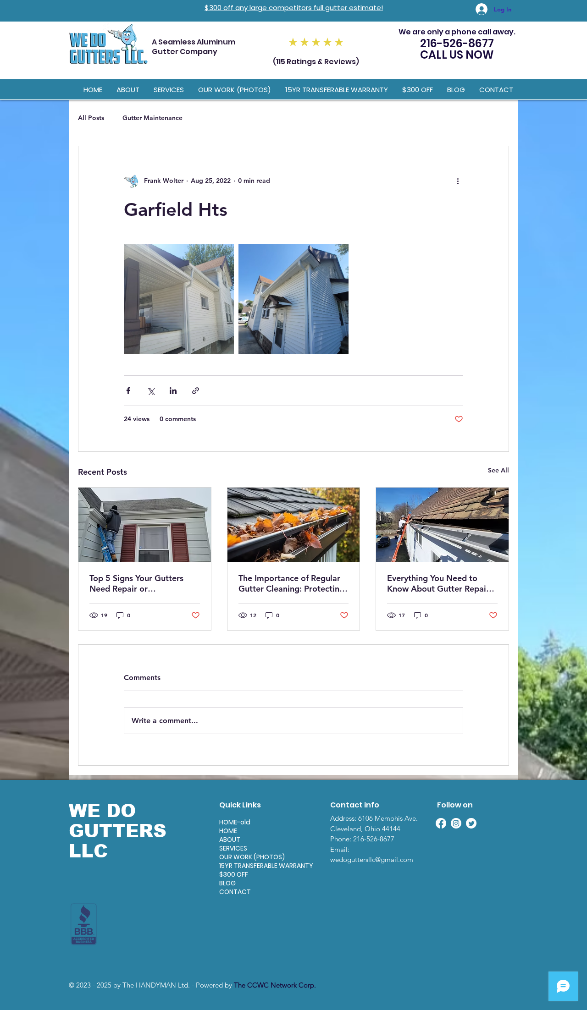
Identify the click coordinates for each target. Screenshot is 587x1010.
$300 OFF (233, 874)
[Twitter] (471, 823)
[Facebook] (441, 823)
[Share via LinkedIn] (173, 390)
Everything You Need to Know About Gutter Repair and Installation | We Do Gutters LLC (438, 583)
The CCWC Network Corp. (275, 985)
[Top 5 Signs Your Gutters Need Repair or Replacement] (144, 525)
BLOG (227, 883)
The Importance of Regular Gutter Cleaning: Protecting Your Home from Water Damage (291, 583)
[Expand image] (179, 299)
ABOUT (229, 839)
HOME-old (234, 822)
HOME (228, 831)
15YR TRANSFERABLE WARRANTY (251, 866)
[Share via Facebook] (128, 390)
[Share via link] (195, 390)
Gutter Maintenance (152, 118)
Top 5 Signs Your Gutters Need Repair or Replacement (136, 583)
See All (498, 470)
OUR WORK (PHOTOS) (251, 857)
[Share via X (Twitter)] (150, 390)
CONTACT (235, 892)
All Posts (91, 118)
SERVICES (233, 848)
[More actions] (457, 181)
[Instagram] (456, 823)
